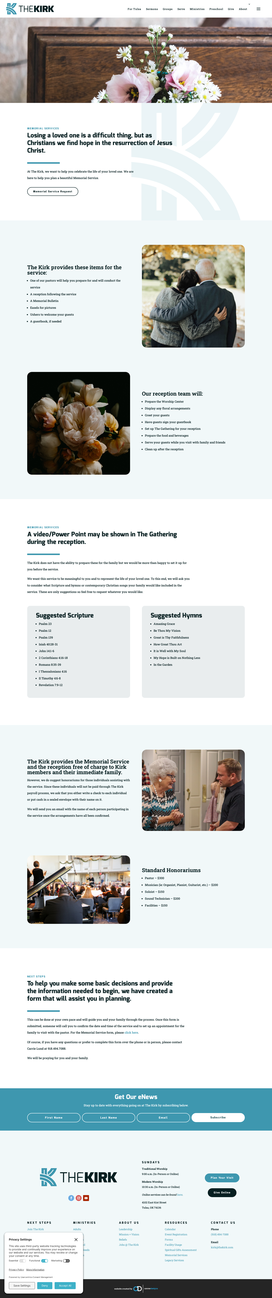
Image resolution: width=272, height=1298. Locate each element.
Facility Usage (173, 1244)
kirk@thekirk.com (222, 1247)
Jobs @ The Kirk (129, 1244)
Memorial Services (176, 1255)
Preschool (216, 9)
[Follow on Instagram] (79, 1198)
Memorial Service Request (52, 191)
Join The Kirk (35, 1229)
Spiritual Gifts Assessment (181, 1250)
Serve (181, 9)
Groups (168, 9)
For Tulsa (134, 9)
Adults (77, 1229)
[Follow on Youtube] (86, 1198)
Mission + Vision (129, 1234)
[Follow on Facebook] (71, 1198)
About (243, 9)
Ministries (197, 9)
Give (231, 9)
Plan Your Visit (222, 1178)
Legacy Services (174, 1260)
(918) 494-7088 (220, 1234)
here (179, 1194)
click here (131, 1032)
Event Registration (176, 1234)
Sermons (152, 9)
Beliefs (123, 1239)
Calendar (170, 1229)
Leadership (125, 1229)
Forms (169, 1239)
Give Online (222, 1192)
